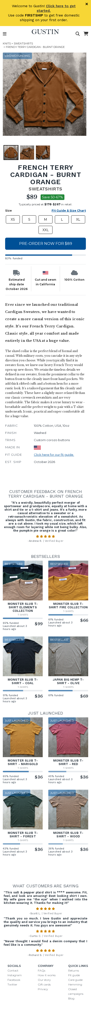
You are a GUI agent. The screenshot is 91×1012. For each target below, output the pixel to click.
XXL (45, 230)
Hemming (75, 984)
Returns (73, 970)
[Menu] (5, 34)
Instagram (14, 975)
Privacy (43, 989)
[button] (44, 94)
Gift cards (44, 984)
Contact (12, 970)
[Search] (78, 34)
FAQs (41, 970)
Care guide (75, 980)
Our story (44, 980)
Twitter (12, 984)
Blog (71, 998)
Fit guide (74, 975)
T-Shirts (23, 614)
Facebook (13, 980)
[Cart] (86, 34)
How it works (47, 975)
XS (13, 219)
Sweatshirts (23, 43)
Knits (7, 43)
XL (78, 219)
